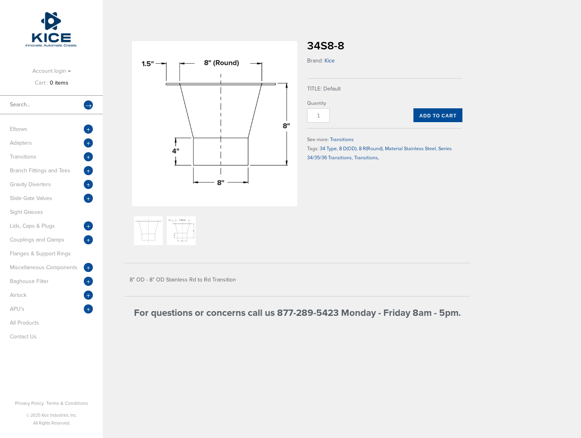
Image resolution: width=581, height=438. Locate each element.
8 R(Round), (371, 148)
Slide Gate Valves (31, 198)
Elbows (18, 129)
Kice (329, 60)
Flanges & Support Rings (40, 253)
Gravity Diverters (30, 184)
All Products (24, 322)
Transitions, (366, 158)
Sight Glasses (26, 212)
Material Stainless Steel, (411, 148)
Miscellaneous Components (43, 267)
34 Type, (329, 148)
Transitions (23, 156)
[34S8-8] (214, 123)
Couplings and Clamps (37, 239)
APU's (17, 309)
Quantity (316, 103)
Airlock (18, 295)
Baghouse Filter (29, 281)
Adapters (21, 143)
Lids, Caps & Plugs (32, 226)
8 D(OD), (348, 148)
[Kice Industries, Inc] (51, 15)
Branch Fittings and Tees (40, 170)
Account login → (51, 71)
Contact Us (23, 336)
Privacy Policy (29, 403)
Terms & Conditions (67, 403)
